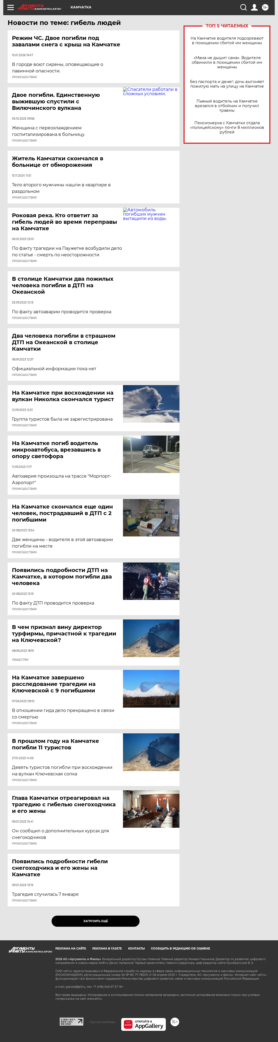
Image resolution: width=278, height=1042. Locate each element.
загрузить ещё (95, 921)
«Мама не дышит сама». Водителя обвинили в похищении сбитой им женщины (227, 62)
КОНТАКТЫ (136, 948)
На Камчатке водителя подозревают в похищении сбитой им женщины (227, 40)
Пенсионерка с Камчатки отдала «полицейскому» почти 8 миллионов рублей (227, 128)
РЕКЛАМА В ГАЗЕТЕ (107, 948)
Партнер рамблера (102, 1022)
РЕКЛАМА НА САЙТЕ (70, 948)
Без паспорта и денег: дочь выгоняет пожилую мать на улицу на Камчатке (227, 84)
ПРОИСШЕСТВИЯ (24, 77)
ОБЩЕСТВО (20, 660)
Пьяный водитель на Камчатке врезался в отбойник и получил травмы (227, 106)
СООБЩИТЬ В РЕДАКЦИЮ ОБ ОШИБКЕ (180, 948)
